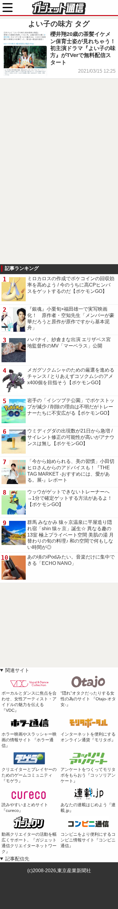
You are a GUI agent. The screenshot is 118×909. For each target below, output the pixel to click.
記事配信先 (17, 858)
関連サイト (17, 670)
